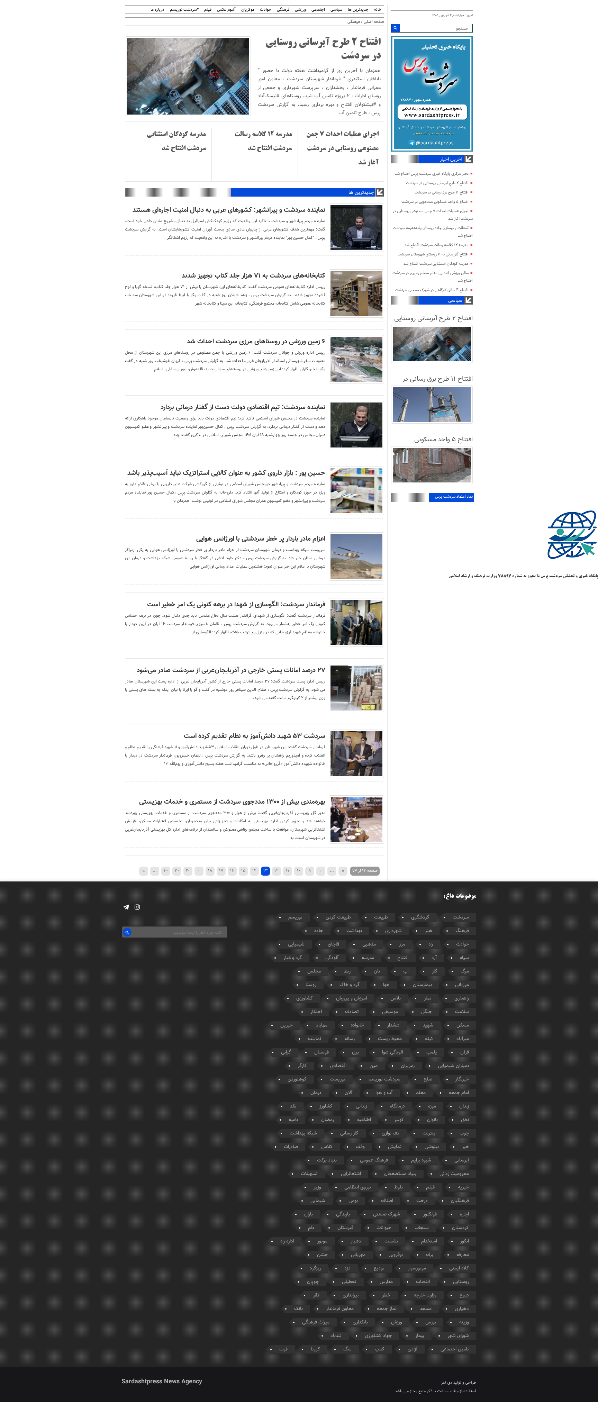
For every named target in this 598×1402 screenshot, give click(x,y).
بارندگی (343, 1214)
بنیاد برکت (327, 1160)
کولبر (399, 1120)
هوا (386, 985)
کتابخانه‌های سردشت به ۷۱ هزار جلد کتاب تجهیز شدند (253, 276)
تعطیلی (349, 1282)
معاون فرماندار (340, 1309)
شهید (428, 1025)
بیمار (419, 1336)
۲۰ (188, 870)
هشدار (393, 1025)
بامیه (293, 1120)
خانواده (357, 1025)
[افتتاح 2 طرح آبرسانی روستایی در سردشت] (188, 115)
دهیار (356, 1241)
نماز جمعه (387, 1309)
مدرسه (368, 958)
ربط (347, 971)
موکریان (247, 10)
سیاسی (336, 10)
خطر (386, 1295)
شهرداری (393, 931)
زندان (464, 1106)
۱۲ (276, 870)
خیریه (463, 1187)
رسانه (349, 1039)
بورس (430, 1322)
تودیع (379, 1268)
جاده (318, 931)
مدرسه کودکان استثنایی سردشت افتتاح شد (436, 264)
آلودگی (331, 958)
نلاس (395, 998)
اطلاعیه (364, 1120)
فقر (316, 1295)
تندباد (336, 1336)
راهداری (461, 998)
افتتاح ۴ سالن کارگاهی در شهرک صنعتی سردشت (432, 290)
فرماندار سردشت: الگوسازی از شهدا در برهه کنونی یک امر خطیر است (236, 604)
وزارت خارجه (425, 1295)
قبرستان (345, 1228)
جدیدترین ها (358, 10)
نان (377, 971)
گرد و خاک (349, 985)
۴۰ (166, 870)
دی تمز (446, 1383)
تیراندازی (351, 1295)
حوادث (265, 10)
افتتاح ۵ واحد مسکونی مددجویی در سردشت (435, 202)
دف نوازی (390, 1133)
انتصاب (423, 1282)
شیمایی (317, 1201)
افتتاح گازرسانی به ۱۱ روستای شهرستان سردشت (433, 254)
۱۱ (287, 870)
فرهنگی (283, 10)
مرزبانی (462, 985)
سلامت (462, 1012)
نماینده (314, 1039)
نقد (293, 1106)
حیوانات (384, 1228)
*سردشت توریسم (184, 10)
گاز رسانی (349, 1133)
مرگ (465, 971)
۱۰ (298, 870)
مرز (402, 944)
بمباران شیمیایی (453, 1066)
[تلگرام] (126, 907)
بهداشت (354, 931)
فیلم (207, 10)
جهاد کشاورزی (378, 1336)
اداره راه (287, 1241)
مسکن (462, 1025)
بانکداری (360, 1322)
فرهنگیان (460, 1201)
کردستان (460, 1228)
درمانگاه (397, 1106)
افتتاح (402, 958)
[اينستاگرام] (137, 907)
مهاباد (321, 1025)
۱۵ (243, 870)
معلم (421, 1093)
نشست (391, 1241)
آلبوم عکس (226, 10)
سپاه (464, 958)
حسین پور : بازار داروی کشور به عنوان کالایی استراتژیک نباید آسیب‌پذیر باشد (226, 473)
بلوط (398, 1187)
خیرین (286, 1025)
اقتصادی (338, 1066)
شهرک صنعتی (386, 1214)
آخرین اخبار (451, 159)
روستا (311, 985)
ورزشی (300, 10)
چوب (464, 1133)
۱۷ (221, 870)
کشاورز (326, 1106)
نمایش (394, 1147)
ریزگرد (315, 1268)
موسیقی (390, 1012)
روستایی (461, 1282)
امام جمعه (459, 1093)
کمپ (379, 1349)
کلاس (327, 1147)
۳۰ (177, 870)
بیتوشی (432, 1147)
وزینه (464, 1322)
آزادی (412, 1349)
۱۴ (254, 870)
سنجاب (422, 1228)
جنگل (426, 1012)
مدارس (386, 1282)
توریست (337, 1079)
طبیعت (381, 917)
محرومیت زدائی (454, 1174)
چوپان (313, 1282)
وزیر (317, 1187)
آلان (348, 1093)
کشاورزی (304, 998)
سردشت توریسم (384, 1079)
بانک (298, 1309)
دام (311, 1228)
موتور (322, 1241)
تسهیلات (309, 1174)
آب (406, 971)
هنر (428, 931)
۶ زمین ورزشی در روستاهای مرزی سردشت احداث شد (256, 341)
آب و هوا (383, 1093)
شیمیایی (296, 944)
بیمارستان (422, 985)
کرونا (315, 1349)
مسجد (426, 1309)
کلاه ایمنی (459, 1268)
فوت (283, 1349)
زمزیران (408, 1066)
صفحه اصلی (374, 22)
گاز (434, 971)
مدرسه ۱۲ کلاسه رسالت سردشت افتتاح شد (437, 245)
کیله (429, 1039)
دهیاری (462, 1309)
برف (429, 1255)
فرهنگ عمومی (374, 1160)
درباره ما (157, 10)
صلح (428, 1079)
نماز (427, 998)
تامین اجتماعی (455, 1349)
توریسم (295, 917)
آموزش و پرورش (351, 998)
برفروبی (396, 1255)
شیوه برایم (421, 1160)
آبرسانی (461, 1160)
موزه (432, 1106)
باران (308, 1214)
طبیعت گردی (338, 917)
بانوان (432, 1120)
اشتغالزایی (351, 1174)
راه (430, 944)
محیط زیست (390, 1039)
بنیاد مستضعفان (400, 1174)
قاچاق (333, 944)
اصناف (387, 1201)
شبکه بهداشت (303, 1133)
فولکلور (430, 1214)
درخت (422, 1201)
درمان (315, 1093)
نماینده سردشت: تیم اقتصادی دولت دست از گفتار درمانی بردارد (243, 407)
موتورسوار (417, 1268)
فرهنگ (462, 931)
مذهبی (369, 944)
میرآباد (462, 1039)
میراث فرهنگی (315, 1322)
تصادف (352, 1012)
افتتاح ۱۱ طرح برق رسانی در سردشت (442, 193)
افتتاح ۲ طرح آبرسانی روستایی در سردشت (437, 183)
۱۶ (232, 870)
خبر (465, 1147)
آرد (434, 958)
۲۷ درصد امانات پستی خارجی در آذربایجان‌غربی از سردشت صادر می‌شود (231, 670)
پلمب (431, 1052)
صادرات (291, 1147)
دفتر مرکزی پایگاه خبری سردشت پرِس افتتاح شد (432, 174)
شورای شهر (458, 1336)
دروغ (464, 1295)
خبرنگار (462, 1079)
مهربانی (358, 1255)
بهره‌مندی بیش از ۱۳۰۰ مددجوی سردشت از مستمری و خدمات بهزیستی (232, 802)
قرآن (464, 1052)
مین (374, 1066)
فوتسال (321, 1052)
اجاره (464, 1214)
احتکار (316, 1012)
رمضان (327, 1120)
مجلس (314, 971)
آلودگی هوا (392, 1052)
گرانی (286, 1052)
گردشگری (420, 917)
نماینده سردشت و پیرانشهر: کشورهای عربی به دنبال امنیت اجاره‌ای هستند (229, 210)
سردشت (461, 917)
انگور (464, 1241)
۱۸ (210, 870)
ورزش (396, 1322)
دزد (347, 1268)
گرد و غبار (292, 958)
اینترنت (429, 1133)
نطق (465, 1120)
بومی (353, 1201)
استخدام (429, 1241)
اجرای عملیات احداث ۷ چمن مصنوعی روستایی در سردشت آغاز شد (342, 148)
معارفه (462, 1255)
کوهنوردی (297, 1079)
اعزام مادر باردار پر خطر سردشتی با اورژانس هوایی (260, 539)
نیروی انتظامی (357, 1187)
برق (355, 1052)
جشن (322, 1255)
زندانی (361, 1106)
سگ (347, 1349)
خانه (377, 10)
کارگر (302, 1066)
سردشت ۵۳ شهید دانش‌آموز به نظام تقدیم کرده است (254, 736)
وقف (360, 1147)
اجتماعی (318, 10)
